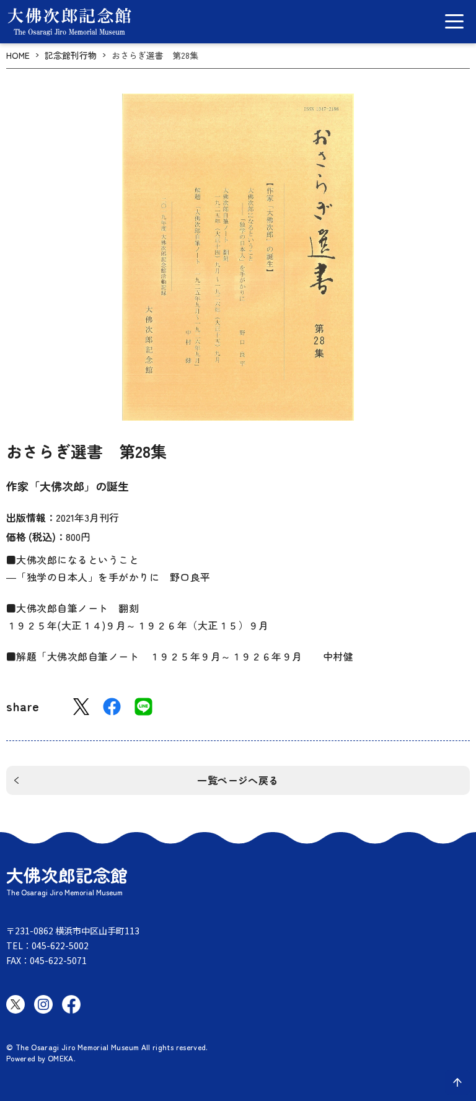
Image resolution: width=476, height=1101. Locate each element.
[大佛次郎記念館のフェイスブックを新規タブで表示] (71, 1004)
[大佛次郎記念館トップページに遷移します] (69, 21)
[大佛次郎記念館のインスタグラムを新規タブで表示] (43, 1004)
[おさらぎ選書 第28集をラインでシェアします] (143, 707)
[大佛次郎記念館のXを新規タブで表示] (15, 1004)
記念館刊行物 (71, 55)
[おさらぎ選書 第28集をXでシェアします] (81, 706)
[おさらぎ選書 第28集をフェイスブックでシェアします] (112, 707)
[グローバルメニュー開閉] (454, 21)
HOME (18, 55)
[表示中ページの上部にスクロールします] (457, 1082)
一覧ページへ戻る (238, 780)
